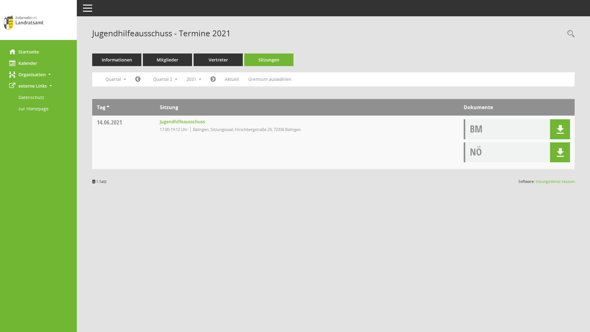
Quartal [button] (113, 79)
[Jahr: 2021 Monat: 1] (138, 79)
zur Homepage (33, 109)
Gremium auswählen (269, 79)
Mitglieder (167, 60)
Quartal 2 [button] (163, 79)
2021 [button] (192, 79)
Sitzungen (268, 60)
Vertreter (218, 60)
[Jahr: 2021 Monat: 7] (213, 79)
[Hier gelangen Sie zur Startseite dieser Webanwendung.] (38, 22)
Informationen (117, 60)
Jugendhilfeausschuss (182, 121)
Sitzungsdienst (555, 181)
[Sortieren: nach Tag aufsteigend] (108, 107)
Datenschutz (31, 97)
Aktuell (232, 79)
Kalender (27, 63)
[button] (38, 74)
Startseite (28, 52)
